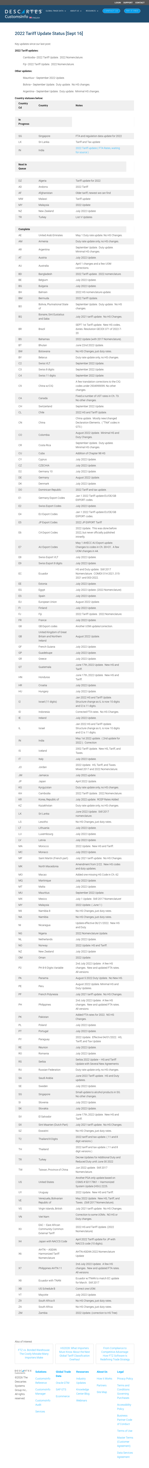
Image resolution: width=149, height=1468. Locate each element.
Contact (140, 3)
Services (40, 1411)
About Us (74, 11)
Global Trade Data (54, 11)
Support (128, 3)
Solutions (34, 11)
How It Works (104, 1378)
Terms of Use (124, 1430)
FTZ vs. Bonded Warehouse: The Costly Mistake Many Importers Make (34, 1353)
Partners (102, 1385)
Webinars (81, 1400)
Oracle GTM (62, 1382)
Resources (91, 11)
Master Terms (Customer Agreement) (125, 1442)
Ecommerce (63, 1396)
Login (118, 3)
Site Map (102, 1392)
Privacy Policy (125, 1378)
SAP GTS (61, 1389)
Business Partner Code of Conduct (124, 1419)
